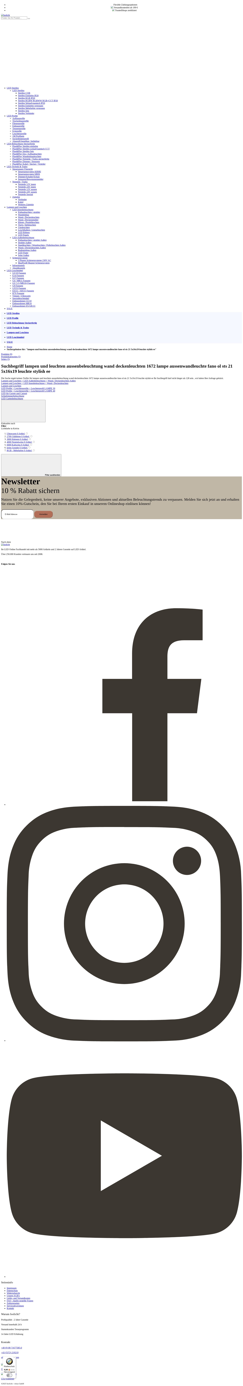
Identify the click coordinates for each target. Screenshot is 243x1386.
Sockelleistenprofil (20, 138)
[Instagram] (124, 1040)
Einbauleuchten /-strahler (29, 212)
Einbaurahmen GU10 (22, 301)
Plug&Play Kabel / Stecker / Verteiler (28, 164)
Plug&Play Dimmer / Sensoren (26, 161)
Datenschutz (12, 1290)
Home (9, 347)
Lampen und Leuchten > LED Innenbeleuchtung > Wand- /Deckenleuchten (34, 383)
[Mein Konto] (22, 40)
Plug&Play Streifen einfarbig (25, 146)
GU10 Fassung (19, 273)
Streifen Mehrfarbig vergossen (31, 108)
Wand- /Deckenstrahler (28, 220)
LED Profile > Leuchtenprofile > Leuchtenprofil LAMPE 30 (28, 388)
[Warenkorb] (22, 83)
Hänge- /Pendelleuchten (28, 222)
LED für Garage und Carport (14, 393)
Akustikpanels (18, 268)
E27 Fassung (18, 278)
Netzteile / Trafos (20, 182)
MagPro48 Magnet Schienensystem (34, 263)
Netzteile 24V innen (27, 187)
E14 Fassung (18, 275)
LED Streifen (13, 88)
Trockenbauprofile (20, 121)
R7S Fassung (18, 293)
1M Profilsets (18, 136)
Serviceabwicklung (15, 1306)
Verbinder (22, 199)
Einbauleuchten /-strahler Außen (32, 240)
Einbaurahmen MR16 (22, 303)
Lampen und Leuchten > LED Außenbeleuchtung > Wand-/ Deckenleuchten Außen (38, 381)
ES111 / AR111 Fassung (23, 291)
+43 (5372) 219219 (9, 1352)
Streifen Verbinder (26, 113)
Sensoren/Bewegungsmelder (30, 179)
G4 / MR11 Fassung (21, 280)
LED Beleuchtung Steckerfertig (21, 144)
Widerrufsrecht (13, 1293)
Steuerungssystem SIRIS (29, 174)
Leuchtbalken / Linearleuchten (31, 230)
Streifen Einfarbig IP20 (28, 95)
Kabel (20, 202)
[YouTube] (124, 1276)
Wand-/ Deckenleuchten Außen (32, 247)
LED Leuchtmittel (15, 270)
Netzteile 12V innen (27, 184)
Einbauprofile (18, 126)
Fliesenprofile (18, 123)
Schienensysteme (20, 258)
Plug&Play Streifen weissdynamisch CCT (31, 149)
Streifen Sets (23, 111)
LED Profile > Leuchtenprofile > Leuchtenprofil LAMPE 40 (28, 391)
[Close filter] (23, 411)
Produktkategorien (11, 356)
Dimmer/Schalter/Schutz (29, 176)
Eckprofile (17, 131)
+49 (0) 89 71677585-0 (11, 1348)
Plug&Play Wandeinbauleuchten (26, 156)
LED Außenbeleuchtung (23, 237)
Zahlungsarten (13, 1303)
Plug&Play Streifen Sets (23, 151)
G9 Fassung (17, 285)
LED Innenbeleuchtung (22, 209)
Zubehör (16, 197)
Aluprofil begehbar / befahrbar (25, 141)
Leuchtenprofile (19, 133)
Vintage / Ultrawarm (21, 296)
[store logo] (5, 15)
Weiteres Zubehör (26, 204)
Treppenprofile (18, 128)
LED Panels (23, 235)
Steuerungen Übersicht (22, 169)
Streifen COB (24, 93)
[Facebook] (124, 804)
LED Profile (12, 116)
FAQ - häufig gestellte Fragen (20, 1301)
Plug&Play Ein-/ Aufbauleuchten (27, 154)
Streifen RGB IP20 (26, 98)
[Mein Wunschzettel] (22, 61)
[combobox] (14, 17)
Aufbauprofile (18, 118)
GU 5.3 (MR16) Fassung (23, 283)
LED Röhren (24, 232)
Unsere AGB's (13, 1295)
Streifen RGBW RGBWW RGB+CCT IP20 (38, 100)
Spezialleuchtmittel (20, 298)
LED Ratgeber (7, 1379)
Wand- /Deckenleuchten (28, 217)
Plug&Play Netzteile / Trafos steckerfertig (30, 159)
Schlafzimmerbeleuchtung (12, 396)
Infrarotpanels (18, 265)
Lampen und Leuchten (17, 207)
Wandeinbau (23, 215)
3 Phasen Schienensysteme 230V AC (34, 260)
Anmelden (43, 514)
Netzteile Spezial (25, 194)
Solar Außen (23, 255)
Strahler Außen (24, 242)
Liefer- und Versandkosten (18, 1298)
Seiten (5, 359)
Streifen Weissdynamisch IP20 (31, 103)
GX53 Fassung (19, 288)
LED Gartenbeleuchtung (12, 398)
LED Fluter (23, 253)
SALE (10, 308)
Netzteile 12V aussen (27, 189)
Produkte (6, 354)
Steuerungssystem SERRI (29, 171)
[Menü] (14, 1358)
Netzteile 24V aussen (27, 192)
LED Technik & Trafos (17, 166)
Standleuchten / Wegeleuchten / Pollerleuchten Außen (42, 245)
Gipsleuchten (24, 227)
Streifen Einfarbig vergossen (30, 106)
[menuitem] (124, 313)
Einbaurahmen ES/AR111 (23, 306)
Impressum (11, 1288)
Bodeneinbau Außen (27, 250)
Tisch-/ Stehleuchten (27, 225)
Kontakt (10, 1308)
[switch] (9, 1375)
